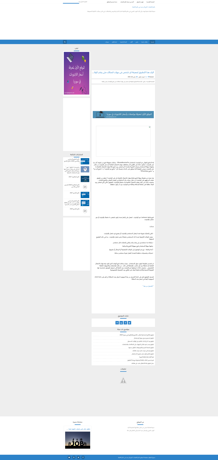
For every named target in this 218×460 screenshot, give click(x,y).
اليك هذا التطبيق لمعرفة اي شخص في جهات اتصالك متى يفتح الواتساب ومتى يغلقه (116, 72)
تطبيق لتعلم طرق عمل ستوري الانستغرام (143, 353)
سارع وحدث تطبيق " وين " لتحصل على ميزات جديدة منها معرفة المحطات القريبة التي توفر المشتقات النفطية (71, 170)
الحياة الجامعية (123, 42)
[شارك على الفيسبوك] (125, 322)
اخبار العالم (114, 42)
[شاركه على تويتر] (129, 322)
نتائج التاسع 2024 (74, 208)
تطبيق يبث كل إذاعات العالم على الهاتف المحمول (141, 341)
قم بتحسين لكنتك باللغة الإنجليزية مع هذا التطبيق (140, 359)
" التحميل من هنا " (148, 286)
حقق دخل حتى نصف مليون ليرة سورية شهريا (75, 429)
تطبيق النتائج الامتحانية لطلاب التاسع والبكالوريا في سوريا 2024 (137, 334)
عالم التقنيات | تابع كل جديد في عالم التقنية (143, 6)
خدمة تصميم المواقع (112, 1)
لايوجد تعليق (141, 76)
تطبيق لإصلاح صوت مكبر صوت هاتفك (143, 350)
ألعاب (131, 42)
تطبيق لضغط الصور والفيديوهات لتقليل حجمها (141, 347)
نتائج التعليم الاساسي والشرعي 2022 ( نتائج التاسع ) (71, 161)
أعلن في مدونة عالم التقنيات (127, 1)
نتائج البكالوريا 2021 (74, 176)
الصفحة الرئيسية (150, 1)
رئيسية (152, 42)
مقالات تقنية (144, 42)
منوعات (107, 42)
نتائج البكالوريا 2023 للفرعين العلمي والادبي (71, 185)
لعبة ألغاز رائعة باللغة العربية (146, 356)
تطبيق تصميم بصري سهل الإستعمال (144, 337)
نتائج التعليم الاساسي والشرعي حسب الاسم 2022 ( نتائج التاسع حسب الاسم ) (71, 202)
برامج (137, 42)
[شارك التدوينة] (121, 322)
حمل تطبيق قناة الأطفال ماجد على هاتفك (142, 363)
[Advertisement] (94, 26)
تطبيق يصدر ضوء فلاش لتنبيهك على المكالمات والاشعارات (138, 344)
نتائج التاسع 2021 (74, 192)
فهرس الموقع (140, 1)
